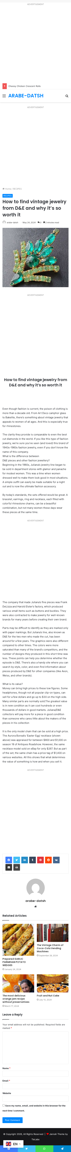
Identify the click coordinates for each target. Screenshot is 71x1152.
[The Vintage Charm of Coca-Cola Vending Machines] (53, 933)
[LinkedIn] (24, 860)
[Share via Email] (8, 867)
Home (7, 188)
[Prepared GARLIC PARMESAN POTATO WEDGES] (18, 940)
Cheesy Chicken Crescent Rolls (24, 86)
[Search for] (67, 97)
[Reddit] (48, 860)
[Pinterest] (40, 860)
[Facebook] (8, 860)
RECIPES (17, 188)
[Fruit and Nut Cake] (53, 983)
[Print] (16, 867)
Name (6, 1068)
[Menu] (4, 97)
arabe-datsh (12, 222)
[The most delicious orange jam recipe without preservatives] (18, 983)
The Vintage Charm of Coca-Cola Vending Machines (50, 948)
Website (6, 1093)
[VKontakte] (56, 860)
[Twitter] (16, 860)
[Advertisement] (35, 45)
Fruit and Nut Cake (48, 995)
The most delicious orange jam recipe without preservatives (15, 999)
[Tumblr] (32, 860)
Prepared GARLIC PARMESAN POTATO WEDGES (14, 962)
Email (6, 1080)
